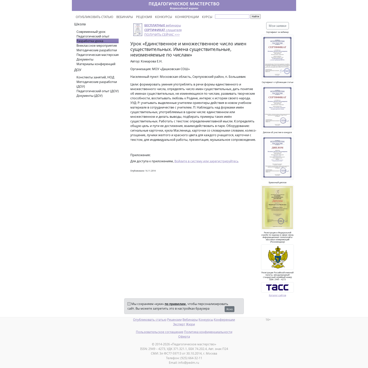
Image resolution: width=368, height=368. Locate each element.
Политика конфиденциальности (208, 332)
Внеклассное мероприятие (96, 45)
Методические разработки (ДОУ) (96, 84)
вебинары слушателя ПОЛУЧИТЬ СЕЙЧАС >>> (163, 30)
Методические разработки (96, 50)
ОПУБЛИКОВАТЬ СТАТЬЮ (94, 17)
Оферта (184, 336)
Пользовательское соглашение (159, 332)
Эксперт (179, 324)
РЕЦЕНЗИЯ (144, 17)
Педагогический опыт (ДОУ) (97, 91)
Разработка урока (89, 41)
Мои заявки (277, 26)
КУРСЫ (207, 17)
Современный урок (90, 32)
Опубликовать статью (149, 319)
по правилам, (176, 304)
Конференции (224, 319)
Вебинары (190, 319)
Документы (84, 59)
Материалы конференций (95, 64)
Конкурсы (206, 319)
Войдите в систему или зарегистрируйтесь (206, 161)
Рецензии (174, 319)
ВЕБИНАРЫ (124, 17)
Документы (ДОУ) (89, 96)
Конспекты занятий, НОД (95, 77)
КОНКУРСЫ (163, 17)
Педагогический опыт (92, 36)
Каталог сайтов (277, 295)
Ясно (229, 309)
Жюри (190, 324)
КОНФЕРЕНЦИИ (187, 17)
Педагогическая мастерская (97, 55)
